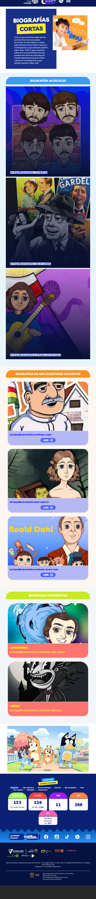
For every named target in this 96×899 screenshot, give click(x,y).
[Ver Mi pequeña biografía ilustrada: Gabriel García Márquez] (48, 406)
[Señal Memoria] (13, 855)
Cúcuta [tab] (58, 788)
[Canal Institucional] (46, 851)
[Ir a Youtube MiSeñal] (57, 836)
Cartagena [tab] (18, 790)
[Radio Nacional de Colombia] (59, 850)
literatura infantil (19, 648)
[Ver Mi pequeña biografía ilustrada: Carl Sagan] (48, 623)
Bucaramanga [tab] (44, 788)
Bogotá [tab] (14, 788)
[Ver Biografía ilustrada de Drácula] (48, 682)
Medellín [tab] (30, 790)
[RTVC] (15, 851)
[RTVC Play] (28, 855)
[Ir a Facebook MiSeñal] (46, 836)
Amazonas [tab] (43, 790)
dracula (15, 706)
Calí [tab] (82, 788)
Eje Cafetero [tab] (28, 788)
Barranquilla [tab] (70, 788)
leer (46, 440)
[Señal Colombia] (33, 850)
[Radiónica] (72, 850)
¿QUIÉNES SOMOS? (14, 836)
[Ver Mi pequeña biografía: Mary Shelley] (48, 473)
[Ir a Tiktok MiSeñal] (67, 836)
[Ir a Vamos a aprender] (48, 749)
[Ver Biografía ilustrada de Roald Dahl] (48, 541)
